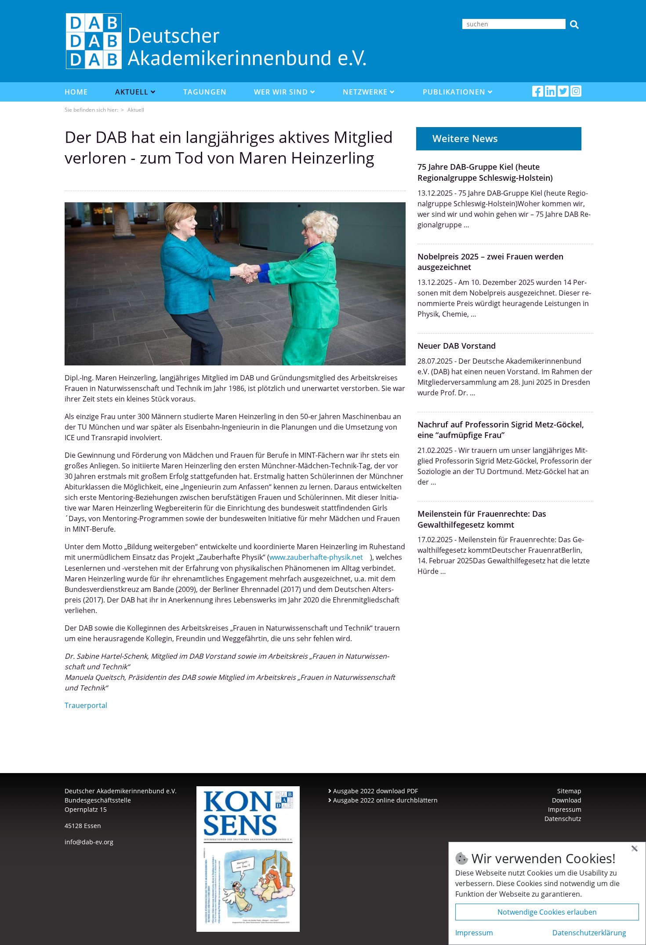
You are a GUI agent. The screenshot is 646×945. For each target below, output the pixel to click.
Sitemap (569, 791)
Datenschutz (562, 818)
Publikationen (455, 92)
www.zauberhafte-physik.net (316, 557)
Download (566, 800)
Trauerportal (86, 705)
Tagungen (205, 92)
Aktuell (133, 92)
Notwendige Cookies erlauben (547, 912)
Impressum (564, 809)
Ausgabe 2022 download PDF (374, 791)
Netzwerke (366, 92)
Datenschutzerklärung (589, 933)
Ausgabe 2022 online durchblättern (384, 800)
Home (76, 92)
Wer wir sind (282, 92)
